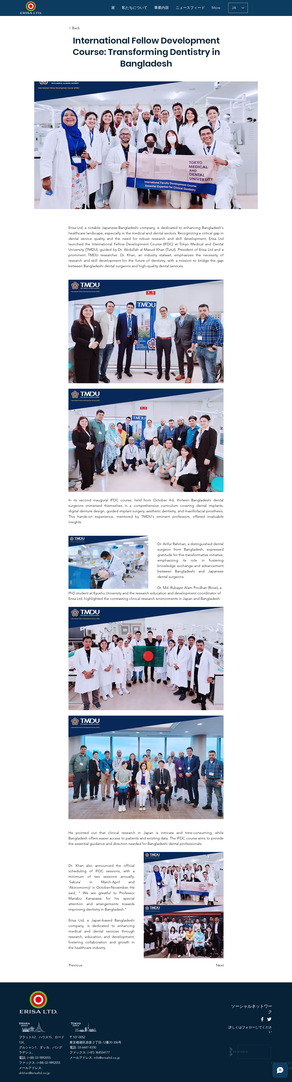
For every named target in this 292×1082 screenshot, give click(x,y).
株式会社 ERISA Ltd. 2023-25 (252, 1068)
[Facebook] (262, 1019)
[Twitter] (269, 1019)
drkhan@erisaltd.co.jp (34, 1073)
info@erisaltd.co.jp (107, 1058)
